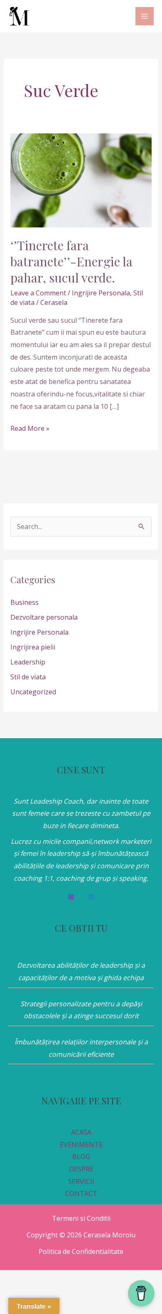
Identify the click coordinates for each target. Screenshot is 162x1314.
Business (24, 602)
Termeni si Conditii (81, 1218)
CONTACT (81, 1193)
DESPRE (81, 1169)
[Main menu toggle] (144, 16)
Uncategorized (33, 691)
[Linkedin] (91, 897)
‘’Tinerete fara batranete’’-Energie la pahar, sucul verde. (71, 261)
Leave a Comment (38, 292)
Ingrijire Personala (101, 292)
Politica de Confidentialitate (81, 1251)
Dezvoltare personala (44, 617)
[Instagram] (71, 897)
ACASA (81, 1132)
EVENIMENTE (81, 1144)
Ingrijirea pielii (32, 647)
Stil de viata (28, 676)
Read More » (29, 428)
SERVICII (81, 1181)
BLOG (81, 1156)
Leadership (27, 662)
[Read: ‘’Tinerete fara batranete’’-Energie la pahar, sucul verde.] (81, 179)
